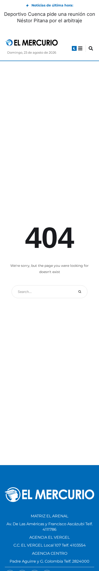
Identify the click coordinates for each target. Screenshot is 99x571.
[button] (74, 48)
